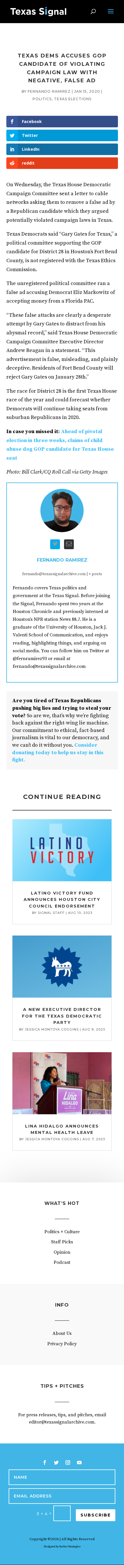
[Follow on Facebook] (44, 1462)
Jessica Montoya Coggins (52, 1029)
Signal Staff (51, 913)
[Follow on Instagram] (67, 1462)
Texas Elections (72, 99)
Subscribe (95, 1515)
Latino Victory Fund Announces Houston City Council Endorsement (62, 899)
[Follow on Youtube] (79, 1462)
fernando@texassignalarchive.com (54, 574)
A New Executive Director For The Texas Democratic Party (62, 1016)
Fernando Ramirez (49, 91)
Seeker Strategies (69, 1546)
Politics (42, 99)
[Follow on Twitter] (56, 1462)
